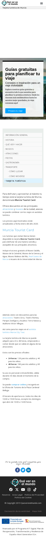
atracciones (8, 209)
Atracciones (12, 153)
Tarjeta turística (16, 181)
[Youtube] (23, 489)
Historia (10, 140)
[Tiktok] (35, 489)
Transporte (12, 167)
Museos (10, 149)
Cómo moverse (17, 176)
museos (19, 209)
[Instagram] (29, 489)
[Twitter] (23, 470)
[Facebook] (17, 470)
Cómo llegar (16, 171)
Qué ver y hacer (14, 144)
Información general (17, 135)
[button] (41, 3)
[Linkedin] (28, 470)
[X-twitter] (17, 489)
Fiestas (9, 158)
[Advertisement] (23, 33)
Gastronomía (12, 162)
